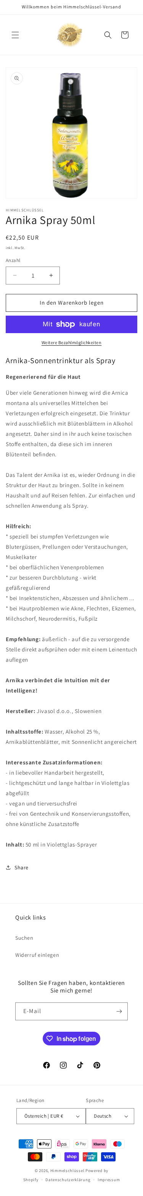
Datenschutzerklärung (67, 1179)
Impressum (109, 1179)
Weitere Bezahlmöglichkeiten (72, 342)
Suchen (24, 937)
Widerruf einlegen (37, 954)
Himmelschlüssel (67, 1170)
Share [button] (21, 867)
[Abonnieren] (119, 1011)
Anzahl (13, 260)
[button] (15, 35)
